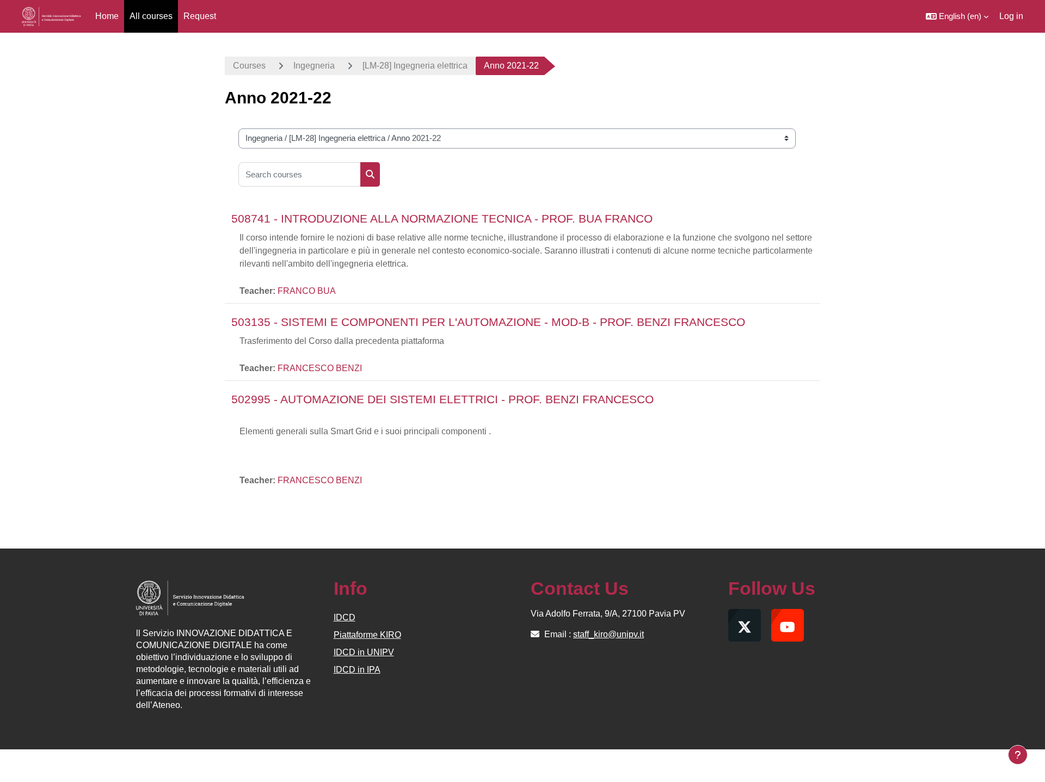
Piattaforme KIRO (367, 634)
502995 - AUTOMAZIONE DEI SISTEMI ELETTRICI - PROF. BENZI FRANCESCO (442, 399)
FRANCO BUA (307, 290)
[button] (957, 16)
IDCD (344, 617)
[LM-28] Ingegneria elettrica (415, 65)
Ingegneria (314, 65)
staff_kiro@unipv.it (608, 634)
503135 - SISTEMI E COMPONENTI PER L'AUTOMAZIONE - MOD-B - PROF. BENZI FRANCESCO (488, 322)
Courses (249, 65)
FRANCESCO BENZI (320, 368)
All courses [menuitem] (151, 16)
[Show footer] (1018, 755)
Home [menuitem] (107, 16)
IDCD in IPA (357, 669)
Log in (1011, 16)
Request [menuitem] (199, 16)
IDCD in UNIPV (364, 652)
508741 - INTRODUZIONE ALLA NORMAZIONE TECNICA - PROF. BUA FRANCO (442, 218)
